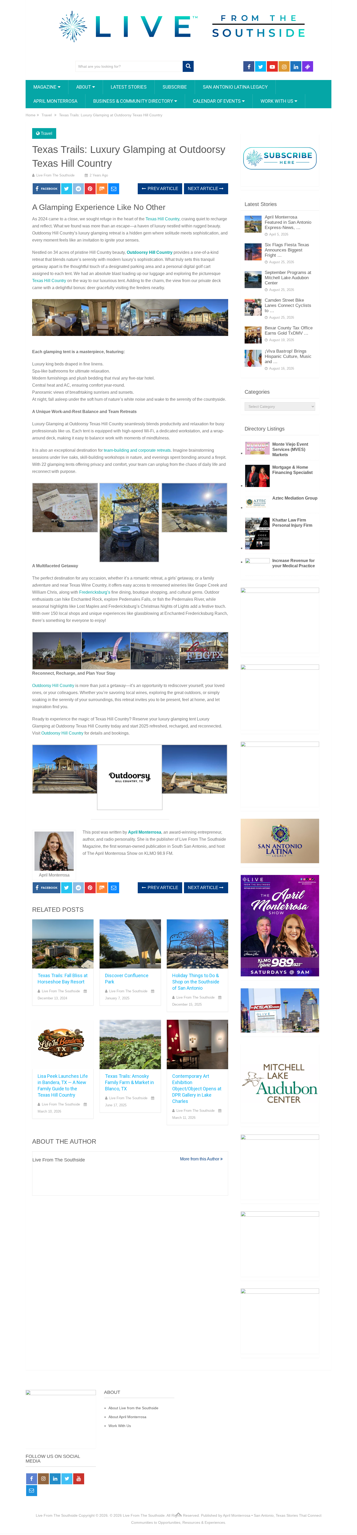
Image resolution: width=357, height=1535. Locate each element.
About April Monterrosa (127, 1417)
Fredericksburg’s (94, 592)
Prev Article (162, 188)
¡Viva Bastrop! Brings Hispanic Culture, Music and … (288, 356)
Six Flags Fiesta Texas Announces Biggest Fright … (287, 250)
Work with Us (277, 101)
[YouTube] (78, 1478)
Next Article (203, 188)
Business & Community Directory (133, 101)
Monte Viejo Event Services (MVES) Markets (290, 449)
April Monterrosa (55, 101)
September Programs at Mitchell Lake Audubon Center (288, 277)
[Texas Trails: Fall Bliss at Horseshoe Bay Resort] (63, 944)
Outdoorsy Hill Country (149, 252)
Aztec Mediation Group (295, 498)
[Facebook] (31, 1478)
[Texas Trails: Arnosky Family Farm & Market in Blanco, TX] (130, 1044)
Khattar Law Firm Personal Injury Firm (292, 523)
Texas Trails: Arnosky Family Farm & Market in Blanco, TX (129, 1082)
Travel (46, 133)
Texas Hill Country (162, 219)
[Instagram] (43, 1478)
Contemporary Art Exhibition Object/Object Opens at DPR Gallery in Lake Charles (196, 1088)
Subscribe (175, 87)
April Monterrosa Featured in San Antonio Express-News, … (288, 222)
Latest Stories (129, 87)
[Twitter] (66, 1478)
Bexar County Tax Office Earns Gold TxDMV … (289, 330)
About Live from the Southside (133, 1408)
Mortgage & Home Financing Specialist (292, 470)
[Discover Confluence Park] (130, 944)
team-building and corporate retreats (137, 450)
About (83, 87)
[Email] (31, 1490)
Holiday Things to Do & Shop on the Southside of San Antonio (195, 982)
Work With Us (119, 1426)
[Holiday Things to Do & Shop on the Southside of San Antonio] (197, 944)
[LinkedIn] (55, 1478)
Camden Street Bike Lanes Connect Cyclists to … (288, 305)
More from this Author (200, 1159)
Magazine (44, 87)
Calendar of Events (217, 101)
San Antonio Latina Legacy (235, 87)
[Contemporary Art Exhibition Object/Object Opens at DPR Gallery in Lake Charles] (197, 1044)
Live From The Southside (55, 175)
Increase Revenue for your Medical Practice (293, 563)
